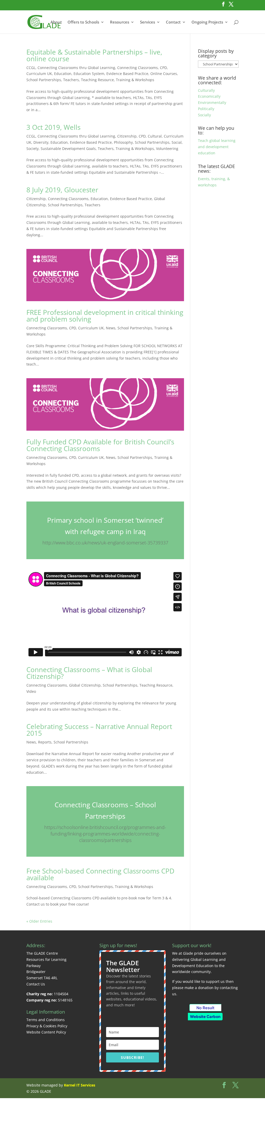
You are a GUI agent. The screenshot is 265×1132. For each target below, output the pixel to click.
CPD (163, 67)
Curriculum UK (39, 73)
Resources (119, 22)
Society (32, 148)
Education (62, 73)
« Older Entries (39, 921)
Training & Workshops (135, 79)
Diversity (40, 142)
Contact (173, 22)
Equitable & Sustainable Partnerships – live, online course (94, 55)
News (110, 327)
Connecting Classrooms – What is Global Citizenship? (89, 673)
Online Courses (163, 73)
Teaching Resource (97, 79)
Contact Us (35, 984)
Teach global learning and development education (216, 146)
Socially (204, 114)
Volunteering (167, 148)
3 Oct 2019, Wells (53, 127)
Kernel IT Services (79, 1085)
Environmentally (212, 102)
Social (177, 142)
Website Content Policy (46, 1032)
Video (31, 691)
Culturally (206, 90)
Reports (44, 742)
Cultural (155, 136)
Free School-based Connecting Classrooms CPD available (100, 874)
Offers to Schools (83, 22)
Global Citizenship (85, 685)
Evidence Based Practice (127, 73)
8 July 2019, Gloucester (62, 189)
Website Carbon (205, 1016)
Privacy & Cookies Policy (46, 1025)
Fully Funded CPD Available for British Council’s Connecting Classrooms (100, 445)
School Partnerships (43, 79)
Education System (88, 73)
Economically (209, 96)
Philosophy (123, 142)
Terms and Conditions (45, 1019)
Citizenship (127, 136)
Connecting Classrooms (137, 67)
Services (147, 22)
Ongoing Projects (207, 22)
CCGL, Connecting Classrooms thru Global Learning (70, 67)
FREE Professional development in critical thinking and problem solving (104, 316)
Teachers (71, 79)
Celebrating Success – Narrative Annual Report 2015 (99, 730)
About (56, 22)
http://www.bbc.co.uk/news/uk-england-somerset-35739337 (105, 543)
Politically (206, 108)
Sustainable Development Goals (68, 148)
